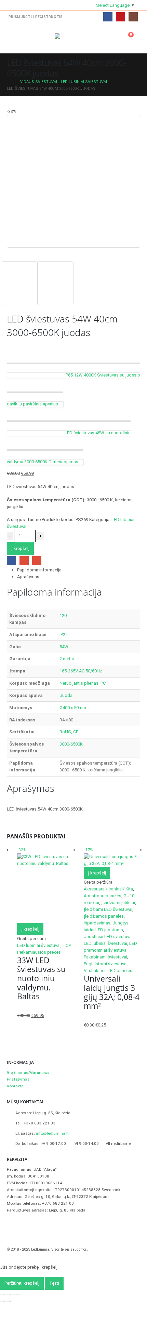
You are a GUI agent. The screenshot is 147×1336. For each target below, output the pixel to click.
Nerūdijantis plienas (78, 683)
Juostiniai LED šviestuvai (108, 936)
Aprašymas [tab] (28, 576)
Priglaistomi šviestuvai (106, 963)
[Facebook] (107, 16)
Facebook (11, 560)
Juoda (65, 695)
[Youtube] (120, 16)
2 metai (66, 658)
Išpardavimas (97, 922)
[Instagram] (133, 16)
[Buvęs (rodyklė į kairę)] (2, 1301)
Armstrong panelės (102, 895)
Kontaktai (16, 1086)
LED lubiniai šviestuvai (39, 945)
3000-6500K (71, 744)
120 (63, 615)
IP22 (63, 634)
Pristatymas (18, 1079)
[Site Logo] (73, 38)
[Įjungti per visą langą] (8, 1294)
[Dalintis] (14, 1294)
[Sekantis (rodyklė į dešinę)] (8, 1301)
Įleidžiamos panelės (104, 916)
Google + (24, 560)
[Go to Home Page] (9, 82)
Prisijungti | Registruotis (36, 17)
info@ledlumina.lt (52, 1133)
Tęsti (54, 1283)
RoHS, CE (68, 731)
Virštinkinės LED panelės (108, 970)
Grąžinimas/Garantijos (28, 1072)
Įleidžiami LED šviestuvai (108, 909)
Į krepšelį (20, 548)
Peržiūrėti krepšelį (21, 1283)
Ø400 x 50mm (72, 707)
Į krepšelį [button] (30, 929)
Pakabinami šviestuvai (105, 956)
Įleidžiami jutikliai (118, 902)
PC (103, 683)
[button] (13, 38)
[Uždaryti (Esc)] (19, 1294)
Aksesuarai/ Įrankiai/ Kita (108, 888)
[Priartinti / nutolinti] (2, 1294)
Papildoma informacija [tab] (39, 569)
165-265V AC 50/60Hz (80, 670)
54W (63, 646)
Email (36, 560)
